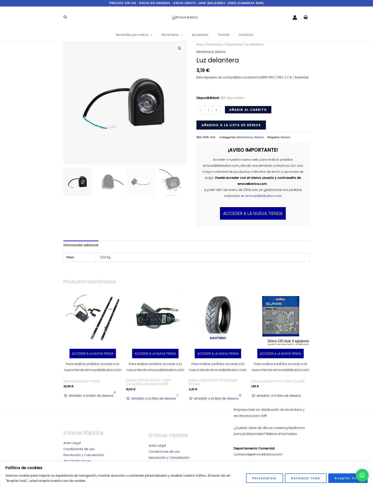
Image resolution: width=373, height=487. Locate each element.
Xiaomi (220, 52)
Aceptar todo (348, 478)
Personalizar (264, 478)
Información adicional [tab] (80, 245)
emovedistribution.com (221, 165)
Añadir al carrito (248, 110)
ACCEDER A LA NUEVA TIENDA (253, 213)
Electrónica (234, 44)
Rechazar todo (305, 478)
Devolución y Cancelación (83, 455)
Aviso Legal (72, 443)
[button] (65, 17)
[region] (186, 474)
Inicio (200, 44)
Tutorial (223, 35)
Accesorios (200, 35)
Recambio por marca (132, 35)
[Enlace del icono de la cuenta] (294, 17)
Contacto (246, 35)
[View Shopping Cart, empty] (306, 17)
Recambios (170, 35)
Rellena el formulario (281, 434)
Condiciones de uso (79, 449)
